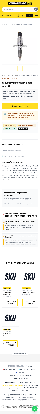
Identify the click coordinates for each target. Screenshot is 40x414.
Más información (19, 353)
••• (36, 15)
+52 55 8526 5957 (22, 390)
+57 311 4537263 (31, 385)
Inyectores (15, 24)
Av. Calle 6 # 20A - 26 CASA (12, 385)
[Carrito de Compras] (23, 15)
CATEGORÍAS (8, 15)
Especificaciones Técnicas (11, 150)
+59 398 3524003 (30, 388)
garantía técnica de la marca (21, 117)
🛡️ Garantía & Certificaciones (13, 156)
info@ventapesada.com (14, 395)
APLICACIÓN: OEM (10, 75)
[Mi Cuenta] (18, 15)
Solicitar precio (20, 106)
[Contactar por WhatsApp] (35, 409)
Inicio (4, 24)
